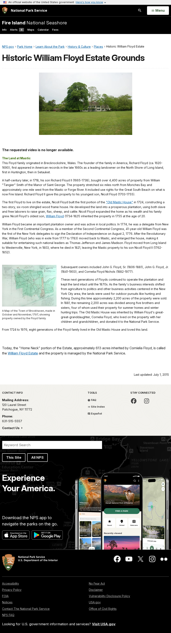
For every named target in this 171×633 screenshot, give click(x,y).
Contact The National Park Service (26, 608)
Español (96, 413)
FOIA (5, 596)
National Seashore (34, 22)
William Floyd (55, 216)
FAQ (93, 400)
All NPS (37, 457)
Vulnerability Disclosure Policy (109, 596)
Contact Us (11, 428)
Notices (7, 602)
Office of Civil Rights (103, 608)
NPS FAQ (8, 615)
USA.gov (95, 602)
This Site (13, 457)
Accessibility (10, 583)
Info (4, 29)
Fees (55, 29)
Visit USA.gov (104, 624)
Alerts (16, 29)
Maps (30, 29)
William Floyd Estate (23, 353)
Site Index (97, 406)
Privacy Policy (11, 590)
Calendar (43, 29)
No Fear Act (97, 583)
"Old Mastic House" (119, 202)
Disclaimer (96, 590)
